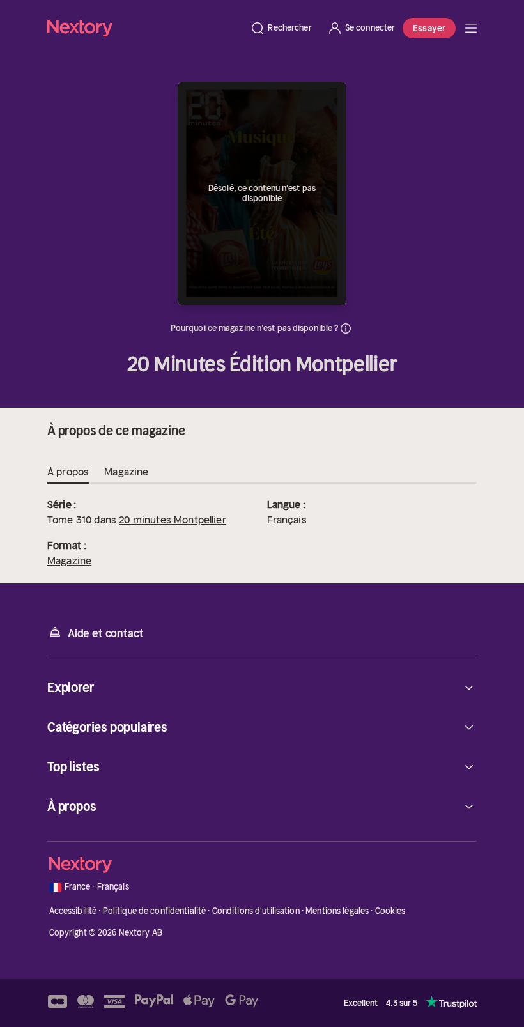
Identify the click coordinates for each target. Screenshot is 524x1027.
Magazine (69, 560)
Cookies (390, 911)
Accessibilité (73, 911)
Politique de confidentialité (154, 911)
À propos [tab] (68, 471)
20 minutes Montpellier (172, 519)
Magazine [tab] (126, 471)
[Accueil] (144, 28)
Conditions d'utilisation (256, 911)
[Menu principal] (471, 28)
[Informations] (345, 328)
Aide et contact (105, 633)
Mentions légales (337, 911)
